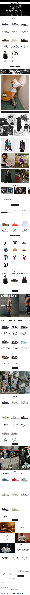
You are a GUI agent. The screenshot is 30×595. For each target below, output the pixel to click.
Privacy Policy (3, 573)
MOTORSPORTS (23, 273)
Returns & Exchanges (11, 573)
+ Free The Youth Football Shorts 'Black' (24, 286)
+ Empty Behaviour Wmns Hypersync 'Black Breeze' (24, 425)
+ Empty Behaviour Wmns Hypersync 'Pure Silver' (15, 424)
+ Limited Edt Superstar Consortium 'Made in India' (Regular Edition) (5, 32)
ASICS (5, 438)
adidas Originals (15, 45)
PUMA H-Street (21, 473)
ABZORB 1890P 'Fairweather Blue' (5, 486)
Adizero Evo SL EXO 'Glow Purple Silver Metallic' (15, 364)
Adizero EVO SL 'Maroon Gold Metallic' (6, 363)
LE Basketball (6, 273)
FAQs (9, 570)
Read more (2, 201)
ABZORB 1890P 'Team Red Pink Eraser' (15, 486)
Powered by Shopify (18, 591)
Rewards (4, 593)
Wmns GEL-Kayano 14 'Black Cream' (15, 440)
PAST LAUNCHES (15, 204)
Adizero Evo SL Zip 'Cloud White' (15, 334)
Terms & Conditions (3, 574)
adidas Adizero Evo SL (8, 320)
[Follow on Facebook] (1, 587)
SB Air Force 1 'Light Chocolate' (24, 47)
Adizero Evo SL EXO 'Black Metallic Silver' (15, 349)
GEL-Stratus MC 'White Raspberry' (5, 440)
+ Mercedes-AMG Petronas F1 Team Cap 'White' (24, 231)
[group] (15, 10)
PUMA (15, 229)
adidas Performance (24, 347)
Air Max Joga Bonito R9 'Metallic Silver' (5, 231)
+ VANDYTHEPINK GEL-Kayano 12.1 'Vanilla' (15, 409)
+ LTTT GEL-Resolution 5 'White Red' (24, 409)
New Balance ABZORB (8, 473)
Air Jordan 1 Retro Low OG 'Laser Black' (6, 47)
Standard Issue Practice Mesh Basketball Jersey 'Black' (5, 62)
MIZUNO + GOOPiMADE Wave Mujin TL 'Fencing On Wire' (19, 196)
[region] (15, 10)
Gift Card (10, 577)
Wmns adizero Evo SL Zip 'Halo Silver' (24, 334)
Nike (24, 45)
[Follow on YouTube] (5, 587)
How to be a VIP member (12, 578)
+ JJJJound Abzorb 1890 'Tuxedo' (5, 516)
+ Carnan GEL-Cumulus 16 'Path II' (5, 409)
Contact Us (10, 574)
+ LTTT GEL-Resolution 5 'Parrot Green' (6, 424)
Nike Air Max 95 (22, 320)
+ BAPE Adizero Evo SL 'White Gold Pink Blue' (24, 349)
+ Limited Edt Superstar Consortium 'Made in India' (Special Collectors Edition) (15, 32)
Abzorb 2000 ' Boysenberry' (24, 501)
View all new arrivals (15, 66)
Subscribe (20, 576)
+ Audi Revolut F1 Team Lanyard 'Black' (15, 61)
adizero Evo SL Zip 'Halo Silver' (5, 349)
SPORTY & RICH (7, 165)
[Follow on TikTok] (7, 587)
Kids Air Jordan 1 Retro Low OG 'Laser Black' (24, 31)
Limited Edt (2, 570)
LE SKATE (15, 273)
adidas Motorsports (15, 60)
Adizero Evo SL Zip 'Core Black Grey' (5, 334)
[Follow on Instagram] (3, 587)
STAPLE (22, 165)
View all (15, 291)
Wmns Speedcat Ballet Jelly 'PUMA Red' (15, 231)
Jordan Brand (6, 45)
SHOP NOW (7, 539)
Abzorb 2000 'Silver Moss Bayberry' (5, 501)
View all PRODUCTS (15, 235)
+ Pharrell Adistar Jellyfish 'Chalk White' (15, 47)
